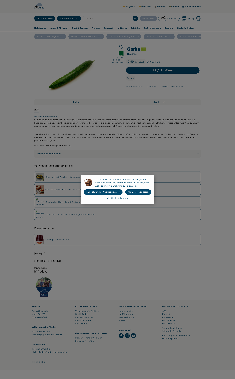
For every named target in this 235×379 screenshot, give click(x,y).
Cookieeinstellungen (117, 198)
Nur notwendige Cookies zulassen (103, 192)
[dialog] (117, 189)
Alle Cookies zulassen (138, 192)
